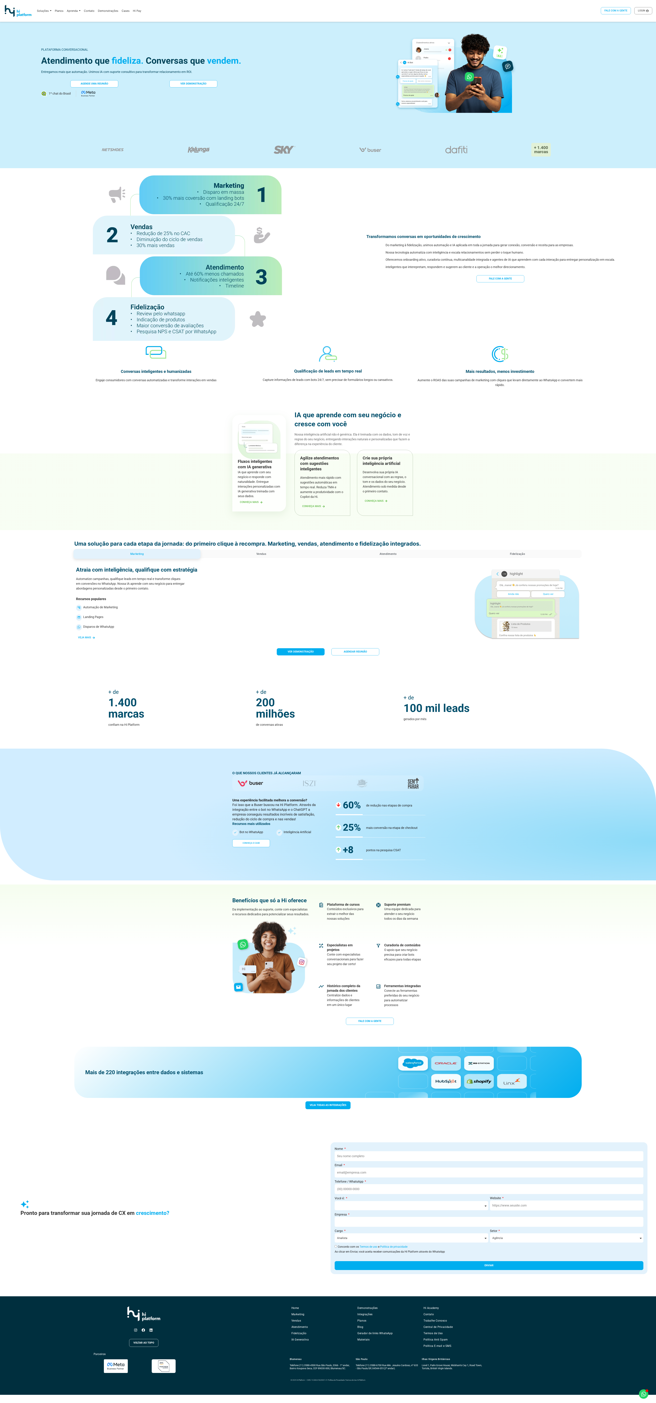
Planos (361, 1320)
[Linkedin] (151, 1330)
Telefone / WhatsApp (349, 1181)
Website (496, 1198)
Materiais (363, 1339)
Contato (428, 1314)
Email (339, 1165)
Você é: (340, 1198)
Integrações (365, 1314)
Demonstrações (367, 1308)
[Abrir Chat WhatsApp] (643, 1394)
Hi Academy (431, 1308)
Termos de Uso (433, 1333)
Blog (360, 1327)
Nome (339, 1149)
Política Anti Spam (435, 1339)
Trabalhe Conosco (435, 1320)
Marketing (297, 1314)
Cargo (339, 1231)
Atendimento (299, 1327)
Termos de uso (368, 1246)
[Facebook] (143, 1330)
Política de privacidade (393, 1246)
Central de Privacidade (438, 1327)
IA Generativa (300, 1339)
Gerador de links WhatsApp (375, 1333)
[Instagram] (135, 1330)
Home (295, 1308)
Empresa (341, 1214)
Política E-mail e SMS (437, 1346)
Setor (494, 1231)
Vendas (296, 1320)
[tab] (137, 554)
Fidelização (298, 1333)
